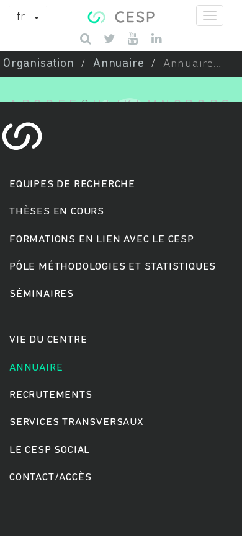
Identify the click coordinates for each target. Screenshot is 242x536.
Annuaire (118, 64)
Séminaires (41, 294)
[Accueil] (121, 15)
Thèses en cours (56, 211)
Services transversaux (76, 422)
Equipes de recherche (72, 184)
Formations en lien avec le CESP (101, 239)
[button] (28, 18)
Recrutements (50, 395)
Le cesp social (49, 450)
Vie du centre (48, 340)
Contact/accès (50, 477)
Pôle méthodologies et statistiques (112, 266)
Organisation (38, 64)
